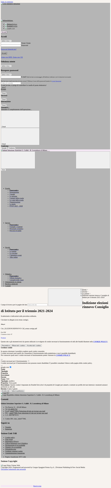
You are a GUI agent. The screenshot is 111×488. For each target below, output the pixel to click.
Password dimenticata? (8, 49)
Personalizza (6, 345)
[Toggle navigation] (18, 160)
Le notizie (85, 293)
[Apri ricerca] (93, 160)
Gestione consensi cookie (14, 451)
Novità (84, 291)
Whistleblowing (10, 449)
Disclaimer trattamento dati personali (13, 469)
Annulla (4, 148)
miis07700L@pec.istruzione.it (28, 413)
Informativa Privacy (12, 441)
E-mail (23, 77)
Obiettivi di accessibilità (13, 447)
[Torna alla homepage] (55, 150)
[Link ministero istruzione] (10, 4)
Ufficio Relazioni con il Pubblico (16, 443)
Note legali (9, 439)
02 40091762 (12, 409)
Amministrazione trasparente (15, 453)
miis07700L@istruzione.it (27, 411)
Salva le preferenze (18, 391)
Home (84, 289)
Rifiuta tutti (18, 345)
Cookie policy (10, 437)
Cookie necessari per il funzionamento (14, 361)
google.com (5, 367)
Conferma (12, 148)
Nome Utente (26, 43)
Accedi (4, 32)
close (3, 170)
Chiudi (4, 93)
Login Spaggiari (56, 81)
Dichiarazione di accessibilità (15, 445)
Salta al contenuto (7, 2)
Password (24, 45)
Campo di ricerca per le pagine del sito (14, 305)
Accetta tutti (34, 345)
